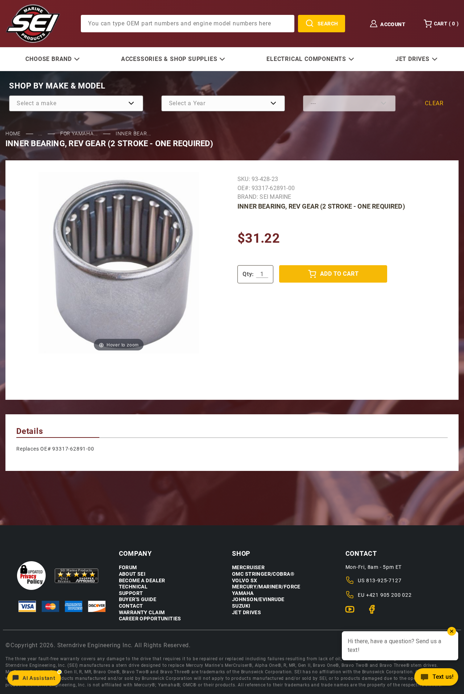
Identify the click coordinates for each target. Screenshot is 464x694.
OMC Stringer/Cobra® (263, 574)
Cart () (446, 23)
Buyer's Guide (137, 599)
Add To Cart (339, 273)
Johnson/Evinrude (258, 599)
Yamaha (243, 593)
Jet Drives (246, 612)
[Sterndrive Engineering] (32, 23)
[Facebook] (375, 612)
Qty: (248, 274)
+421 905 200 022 (389, 595)
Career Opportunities (150, 618)
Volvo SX (244, 580)
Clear (434, 103)
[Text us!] (436, 679)
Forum (128, 567)
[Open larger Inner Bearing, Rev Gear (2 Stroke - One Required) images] (118, 262)
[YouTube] (352, 612)
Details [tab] (29, 431)
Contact (131, 606)
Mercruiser (248, 567)
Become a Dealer (142, 580)
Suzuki (241, 606)
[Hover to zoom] (118, 262)
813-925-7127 (384, 580)
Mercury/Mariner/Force (266, 587)
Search (328, 23)
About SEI (132, 574)
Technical (133, 587)
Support (131, 593)
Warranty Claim (142, 612)
